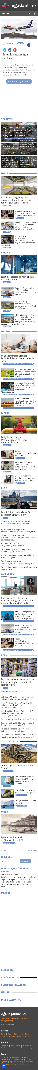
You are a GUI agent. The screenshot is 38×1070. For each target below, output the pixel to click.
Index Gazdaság (15, 1046)
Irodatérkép (15, 1057)
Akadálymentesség (7, 1021)
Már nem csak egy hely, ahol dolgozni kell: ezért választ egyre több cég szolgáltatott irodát (10, 150)
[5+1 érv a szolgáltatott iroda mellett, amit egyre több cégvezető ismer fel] (7, 211)
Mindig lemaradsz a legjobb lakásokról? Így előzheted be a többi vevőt (18, 358)
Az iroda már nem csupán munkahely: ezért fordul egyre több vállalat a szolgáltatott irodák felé (25, 225)
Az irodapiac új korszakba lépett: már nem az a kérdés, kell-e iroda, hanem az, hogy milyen (25, 615)
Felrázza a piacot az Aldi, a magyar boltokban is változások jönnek (15, 730)
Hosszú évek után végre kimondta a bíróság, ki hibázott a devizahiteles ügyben (18, 530)
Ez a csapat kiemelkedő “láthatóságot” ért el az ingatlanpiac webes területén (24, 780)
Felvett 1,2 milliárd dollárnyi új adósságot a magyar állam (15, 513)
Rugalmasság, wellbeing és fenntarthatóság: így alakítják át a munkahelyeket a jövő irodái (17, 601)
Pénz (15, 1034)
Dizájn (10, 1034)
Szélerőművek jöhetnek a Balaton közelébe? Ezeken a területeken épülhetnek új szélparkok (25, 372)
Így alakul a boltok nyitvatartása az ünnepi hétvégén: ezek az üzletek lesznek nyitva (17, 682)
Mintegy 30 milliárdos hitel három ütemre (25, 802)
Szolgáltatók (11, 1036)
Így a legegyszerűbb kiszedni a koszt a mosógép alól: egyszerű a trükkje (26, 478)
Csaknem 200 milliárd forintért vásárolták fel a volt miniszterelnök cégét (18, 724)
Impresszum (5, 1019)
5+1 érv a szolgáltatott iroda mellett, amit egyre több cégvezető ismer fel (25, 213)
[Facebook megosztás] (28, 45)
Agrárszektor (12, 1048)
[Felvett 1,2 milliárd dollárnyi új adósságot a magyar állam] (19, 492)
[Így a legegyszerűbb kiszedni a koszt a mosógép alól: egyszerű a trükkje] (7, 476)
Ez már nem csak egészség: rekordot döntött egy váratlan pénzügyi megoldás (17, 562)
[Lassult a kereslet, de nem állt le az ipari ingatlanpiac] (19, 256)
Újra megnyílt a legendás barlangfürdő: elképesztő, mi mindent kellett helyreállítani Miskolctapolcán (18, 387)
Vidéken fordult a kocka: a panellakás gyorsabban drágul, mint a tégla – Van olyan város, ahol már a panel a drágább (28, 162)
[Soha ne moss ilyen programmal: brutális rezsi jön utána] (7, 451)
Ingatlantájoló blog (16, 1062)
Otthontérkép (5, 1057)
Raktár (11, 43)
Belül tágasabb (28, 1062)
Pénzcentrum (27, 1046)
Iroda (21, 1034)
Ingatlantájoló (9, 843)
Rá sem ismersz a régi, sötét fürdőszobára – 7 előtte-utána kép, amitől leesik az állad (25, 465)
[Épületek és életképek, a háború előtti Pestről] (19, 816)
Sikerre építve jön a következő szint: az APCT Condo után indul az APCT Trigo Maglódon (25, 304)
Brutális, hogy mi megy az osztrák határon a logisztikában (19, 568)
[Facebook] (35, 13)
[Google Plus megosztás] (15, 50)
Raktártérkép (8, 771)
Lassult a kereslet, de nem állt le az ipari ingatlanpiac (17, 278)
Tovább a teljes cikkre (19, 81)
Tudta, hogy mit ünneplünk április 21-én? (17, 767)
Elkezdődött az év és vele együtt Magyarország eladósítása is (14, 544)
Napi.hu (20, 43)
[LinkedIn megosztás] (9, 50)
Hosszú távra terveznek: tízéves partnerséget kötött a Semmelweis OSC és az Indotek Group (18, 537)
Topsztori (7, 119)
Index (5, 518)
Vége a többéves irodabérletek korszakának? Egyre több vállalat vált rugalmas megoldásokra (18, 643)
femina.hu (7, 445)
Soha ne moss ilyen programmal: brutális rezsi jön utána (25, 453)
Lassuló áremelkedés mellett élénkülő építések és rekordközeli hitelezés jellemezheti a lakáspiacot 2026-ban (10, 162)
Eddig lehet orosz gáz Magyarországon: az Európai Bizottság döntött (14, 440)
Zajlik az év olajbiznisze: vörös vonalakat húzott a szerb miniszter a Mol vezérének (17, 735)
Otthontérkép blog (17, 1059)
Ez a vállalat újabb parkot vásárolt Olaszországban (25, 791)
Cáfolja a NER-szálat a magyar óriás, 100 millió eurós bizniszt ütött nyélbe (17, 698)
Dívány (30, 1048)
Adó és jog (26, 1036)
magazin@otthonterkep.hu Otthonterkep (20, 138)
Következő (32, 851)
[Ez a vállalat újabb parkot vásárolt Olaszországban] (7, 790)
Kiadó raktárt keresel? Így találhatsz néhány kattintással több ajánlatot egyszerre (25, 291)
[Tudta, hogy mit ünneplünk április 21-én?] (19, 745)
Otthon (3, 1034)
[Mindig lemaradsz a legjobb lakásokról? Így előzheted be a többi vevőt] (19, 335)
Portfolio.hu (4, 1046)
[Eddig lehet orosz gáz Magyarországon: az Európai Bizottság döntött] (19, 417)
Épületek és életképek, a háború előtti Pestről (12, 838)
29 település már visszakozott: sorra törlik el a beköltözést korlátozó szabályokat (25, 402)
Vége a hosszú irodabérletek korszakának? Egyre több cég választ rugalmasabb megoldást (18, 240)
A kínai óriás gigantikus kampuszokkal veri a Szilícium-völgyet (18, 556)
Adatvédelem (15, 1019)
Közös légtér (5, 1064)
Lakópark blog (26, 1064)
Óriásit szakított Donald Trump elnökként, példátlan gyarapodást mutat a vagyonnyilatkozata (18, 713)
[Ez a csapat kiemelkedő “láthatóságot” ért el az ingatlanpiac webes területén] (7, 777)
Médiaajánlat (25, 1019)
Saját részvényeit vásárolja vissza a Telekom (19, 719)
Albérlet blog (15, 1064)
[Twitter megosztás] (4, 50)
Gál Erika (6, 205)
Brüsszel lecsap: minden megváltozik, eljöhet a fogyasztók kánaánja (16, 550)
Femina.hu (22, 1048)
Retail (3, 1036)
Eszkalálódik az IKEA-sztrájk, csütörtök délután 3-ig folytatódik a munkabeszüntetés (16, 705)
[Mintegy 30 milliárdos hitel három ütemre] (7, 801)
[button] (4, 1066)
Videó (19, 1036)
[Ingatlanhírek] (19, 2)
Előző (3, 851)
